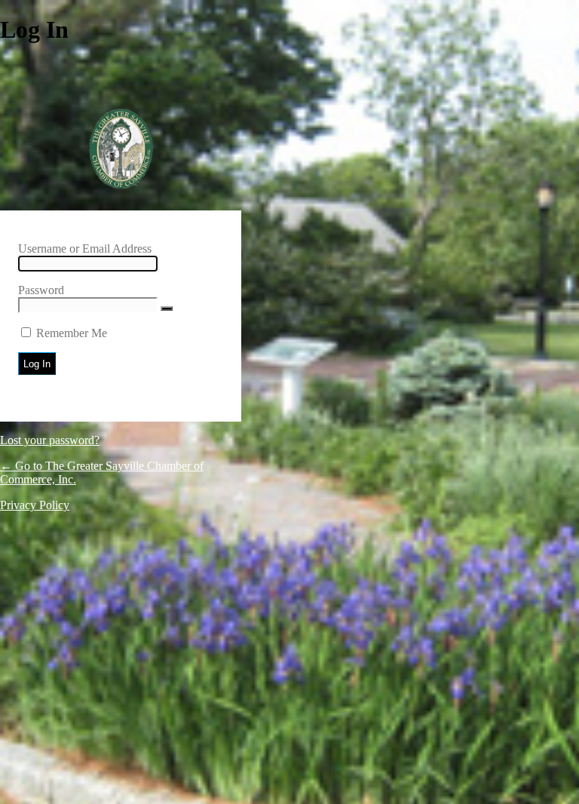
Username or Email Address (85, 248)
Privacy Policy (34, 505)
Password (41, 290)
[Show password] (167, 308)
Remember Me (71, 333)
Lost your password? (50, 440)
